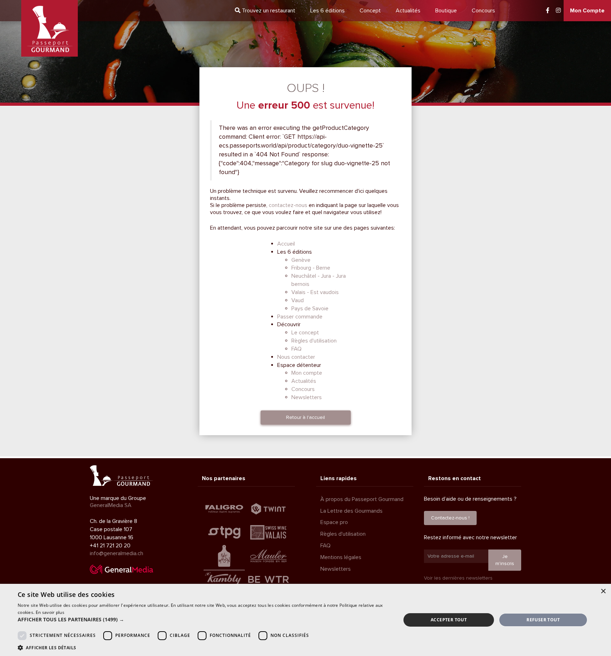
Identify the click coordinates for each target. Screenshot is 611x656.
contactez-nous (288, 205)
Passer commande (299, 316)
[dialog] (305, 620)
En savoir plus (50, 612)
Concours (483, 10)
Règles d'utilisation (314, 340)
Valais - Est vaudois (315, 292)
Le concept (305, 332)
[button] (204, 619)
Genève (300, 260)
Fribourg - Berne (310, 267)
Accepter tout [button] (449, 620)
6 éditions (327, 10)
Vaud (297, 300)
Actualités (408, 10)
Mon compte (306, 372)
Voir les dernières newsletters (458, 578)
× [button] (603, 591)
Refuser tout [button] (543, 620)
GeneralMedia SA (111, 505)
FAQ (296, 348)
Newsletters (306, 397)
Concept (370, 10)
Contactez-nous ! (450, 518)
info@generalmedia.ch (116, 553)
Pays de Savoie (309, 308)
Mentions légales (340, 557)
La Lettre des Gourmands (351, 510)
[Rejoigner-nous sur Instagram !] (558, 10)
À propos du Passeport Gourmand (361, 499)
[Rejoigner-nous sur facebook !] (547, 10)
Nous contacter (296, 357)
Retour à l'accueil (305, 417)
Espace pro (334, 522)
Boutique (446, 10)
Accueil (286, 243)
